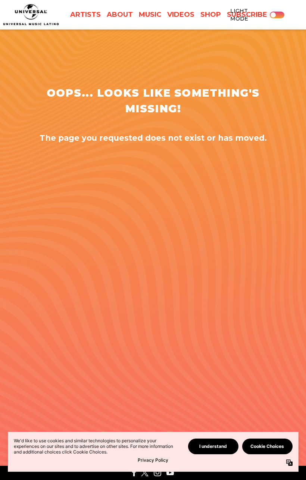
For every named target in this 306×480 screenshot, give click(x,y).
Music (150, 14)
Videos (180, 14)
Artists (85, 14)
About (120, 14)
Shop (210, 14)
